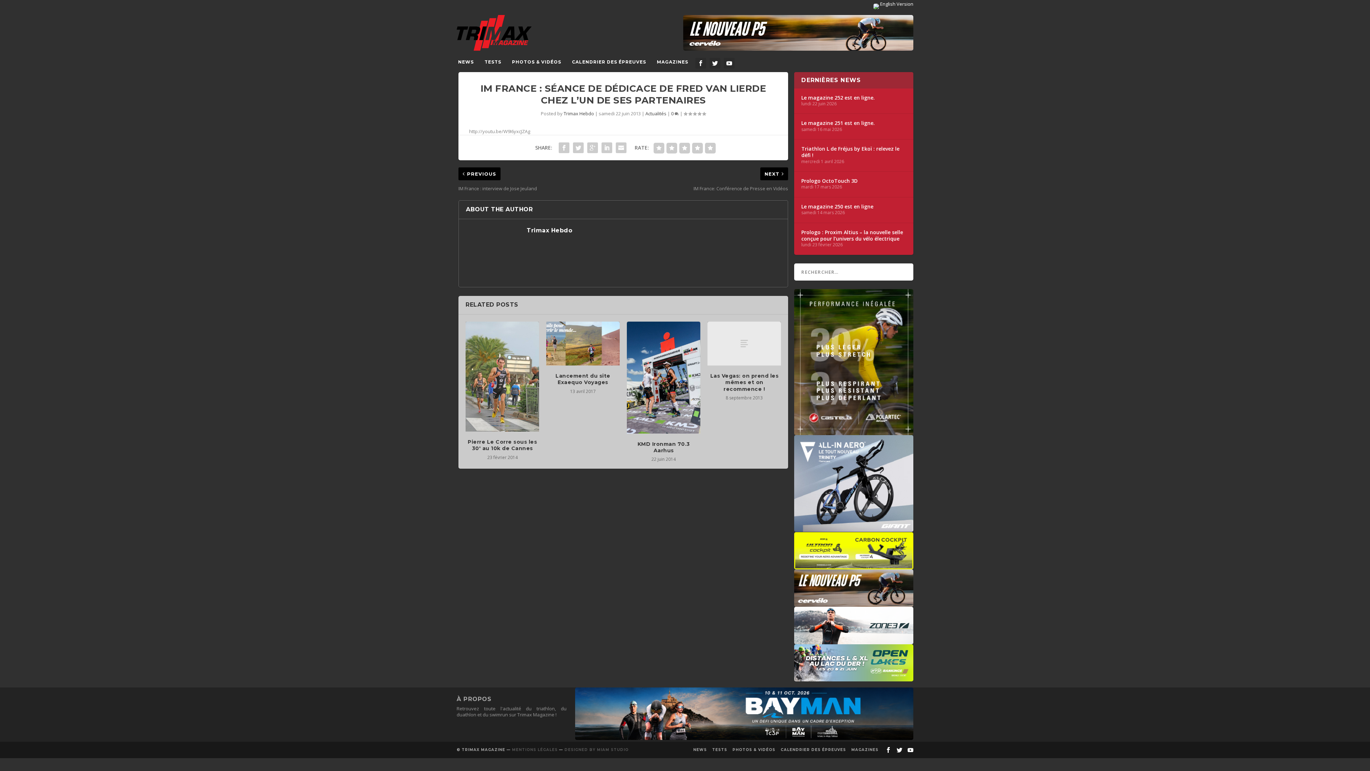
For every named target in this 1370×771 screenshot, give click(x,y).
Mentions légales (535, 749)
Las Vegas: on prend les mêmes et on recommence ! (744, 382)
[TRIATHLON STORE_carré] (853, 431)
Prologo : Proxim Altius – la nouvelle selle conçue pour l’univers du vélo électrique (852, 235)
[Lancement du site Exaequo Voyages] (583, 344)
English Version (896, 4)
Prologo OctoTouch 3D (829, 181)
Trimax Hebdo (579, 113)
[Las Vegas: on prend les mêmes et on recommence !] (744, 344)
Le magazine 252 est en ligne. (838, 98)
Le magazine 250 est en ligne (837, 206)
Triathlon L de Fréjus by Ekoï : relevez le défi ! (850, 152)
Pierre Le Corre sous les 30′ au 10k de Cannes (502, 445)
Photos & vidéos (536, 62)
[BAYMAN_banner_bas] (744, 738)
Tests (492, 62)
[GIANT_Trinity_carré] (853, 528)
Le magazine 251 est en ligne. (838, 123)
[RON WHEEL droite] (853, 566)
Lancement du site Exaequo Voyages (582, 379)
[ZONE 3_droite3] (853, 641)
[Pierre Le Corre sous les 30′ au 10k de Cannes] (502, 377)
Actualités (655, 113)
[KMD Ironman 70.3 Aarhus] (663, 378)
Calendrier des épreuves (609, 62)
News (466, 62)
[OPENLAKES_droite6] (853, 678)
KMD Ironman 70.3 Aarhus (664, 447)
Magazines (672, 62)
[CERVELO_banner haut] (798, 33)
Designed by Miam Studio (596, 749)
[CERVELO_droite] (853, 603)
